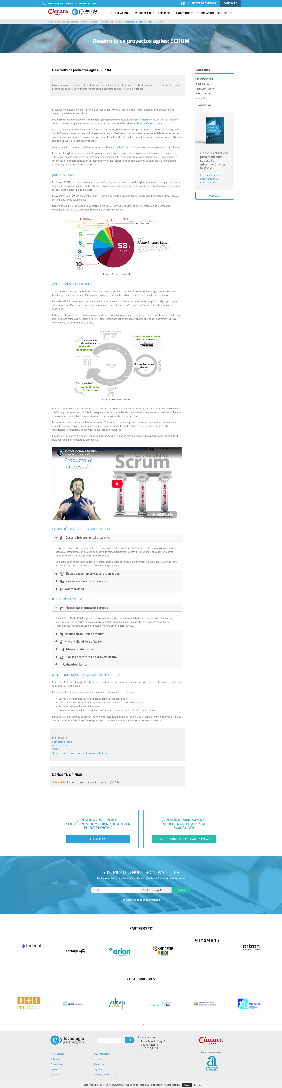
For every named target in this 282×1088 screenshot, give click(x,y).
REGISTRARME (98, 839)
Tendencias (99, 1059)
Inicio (50, 21)
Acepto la (142, 899)
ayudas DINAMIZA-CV (105, 1074)
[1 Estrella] (53, 782)
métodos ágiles (124, 146)
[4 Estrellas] (61, 782)
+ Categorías (203, 104)
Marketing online (205, 88)
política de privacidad (148, 899)
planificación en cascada (149, 123)
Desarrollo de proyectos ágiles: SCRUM (144, 21)
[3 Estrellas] (58, 782)
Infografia (201, 98)
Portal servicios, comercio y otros (71, 21)
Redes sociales (203, 93)
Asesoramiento (144, 13)
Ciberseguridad (204, 78)
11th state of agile (62, 741)
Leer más (198, 1085)
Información (119, 13)
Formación (165, 13)
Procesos (93, 21)
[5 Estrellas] (64, 782)
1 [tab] (141, 970)
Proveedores (184, 13)
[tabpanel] (31, 946)
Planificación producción (111, 21)
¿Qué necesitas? (102, 1053)
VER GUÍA (214, 195)
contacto (230, 3)
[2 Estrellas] (56, 782)
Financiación (205, 13)
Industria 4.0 (202, 83)
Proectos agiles (60, 745)
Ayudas (54, 1069)
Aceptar (187, 1085)
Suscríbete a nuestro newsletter (72, 3)
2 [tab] (143, 1025)
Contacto (55, 1074)
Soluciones (224, 13)
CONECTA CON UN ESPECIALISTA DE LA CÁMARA (184, 839)
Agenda (98, 1069)
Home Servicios (58, 1053)
